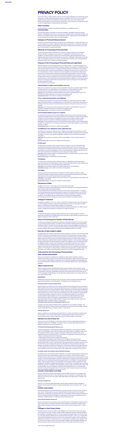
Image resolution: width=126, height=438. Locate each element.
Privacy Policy (62, 300)
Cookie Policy (75, 21)
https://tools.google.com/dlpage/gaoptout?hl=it (59, 297)
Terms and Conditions (44, 21)
